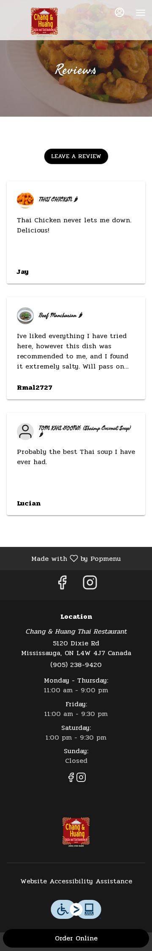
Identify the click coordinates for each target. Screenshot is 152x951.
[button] (76, 156)
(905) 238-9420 (76, 665)
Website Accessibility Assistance (76, 881)
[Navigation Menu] (140, 12)
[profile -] (119, 12)
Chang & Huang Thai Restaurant (76, 831)
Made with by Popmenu (63, 558)
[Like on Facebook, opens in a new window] (62, 585)
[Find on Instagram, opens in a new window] (90, 585)
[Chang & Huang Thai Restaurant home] (44, 21)
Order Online (76, 938)
